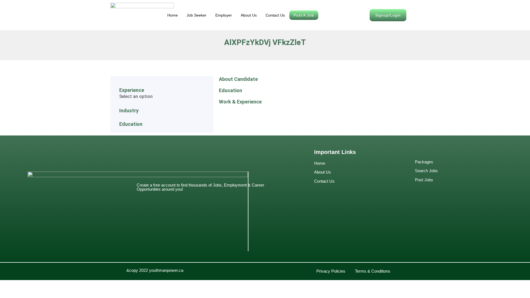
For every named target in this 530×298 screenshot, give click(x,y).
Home (172, 15)
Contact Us (275, 15)
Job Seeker (196, 15)
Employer (223, 15)
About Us (249, 15)
